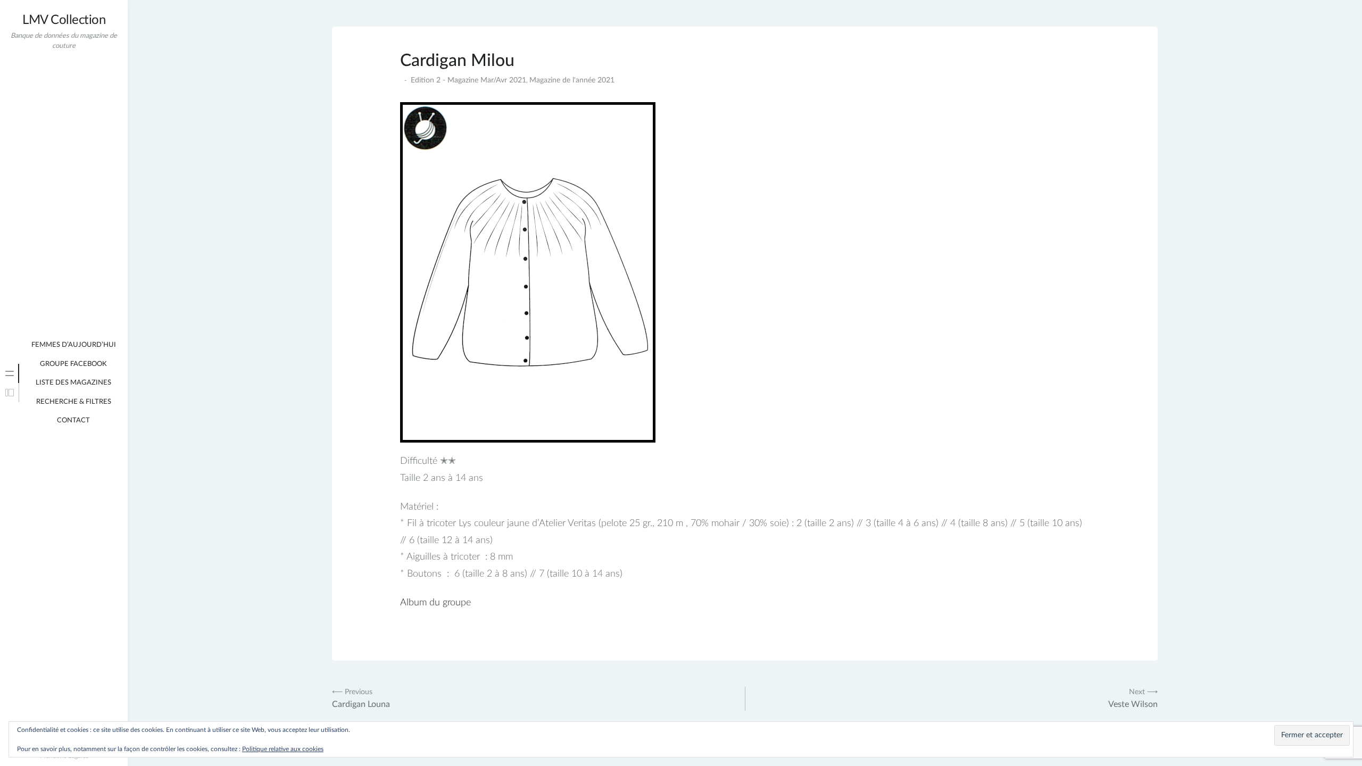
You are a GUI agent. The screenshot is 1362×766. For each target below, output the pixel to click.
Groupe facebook (73, 364)
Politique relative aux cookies (282, 749)
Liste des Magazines (73, 382)
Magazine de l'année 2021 (571, 80)
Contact (73, 420)
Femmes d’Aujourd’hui (73, 345)
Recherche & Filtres (73, 401)
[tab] (9, 373)
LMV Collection (63, 20)
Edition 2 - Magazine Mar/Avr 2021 (468, 80)
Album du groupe (435, 602)
